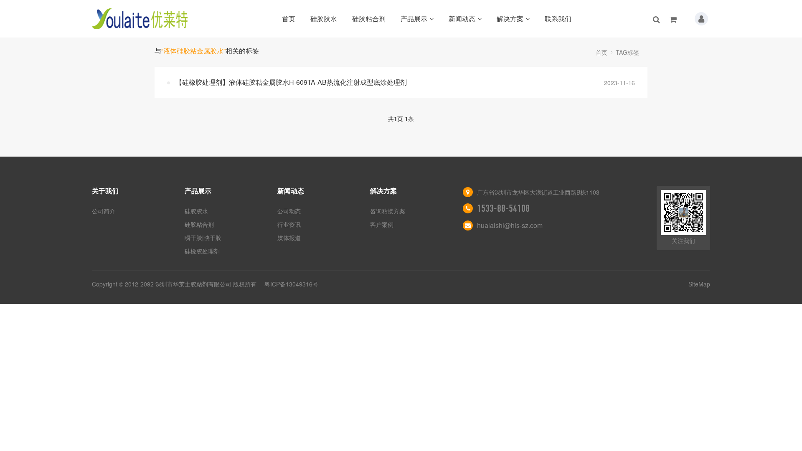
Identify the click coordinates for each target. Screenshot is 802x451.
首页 (288, 18)
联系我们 (558, 18)
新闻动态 (462, 18)
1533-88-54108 (503, 208)
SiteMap (699, 284)
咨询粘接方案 (387, 211)
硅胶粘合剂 (369, 18)
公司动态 (289, 211)
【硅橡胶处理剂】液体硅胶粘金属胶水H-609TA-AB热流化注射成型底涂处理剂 (291, 82)
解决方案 (510, 18)
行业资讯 (289, 224)
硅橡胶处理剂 (202, 251)
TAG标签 (627, 52)
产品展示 (414, 18)
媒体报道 (289, 237)
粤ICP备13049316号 (291, 284)
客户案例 (381, 224)
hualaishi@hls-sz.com (510, 225)
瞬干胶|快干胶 (203, 237)
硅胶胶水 (323, 18)
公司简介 (103, 211)
